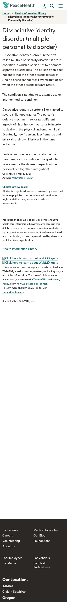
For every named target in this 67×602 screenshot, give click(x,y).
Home (5, 13)
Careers (7, 535)
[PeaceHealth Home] (19, 5)
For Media (9, 563)
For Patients (10, 530)
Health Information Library (30, 13)
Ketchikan (19, 592)
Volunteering (11, 541)
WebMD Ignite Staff (22, 178)
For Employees (12, 558)
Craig (6, 592)
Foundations (42, 541)
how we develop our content (32, 284)
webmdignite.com (12, 292)
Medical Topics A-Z (46, 530)
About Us (8, 546)
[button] (52, 6)
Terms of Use (40, 280)
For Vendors (42, 558)
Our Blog (40, 535)
